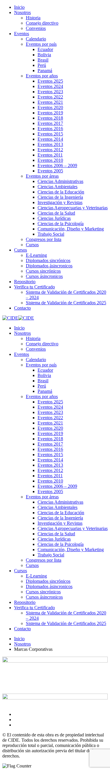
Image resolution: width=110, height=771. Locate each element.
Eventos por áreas (42, 176)
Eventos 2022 (50, 96)
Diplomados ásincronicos (49, 265)
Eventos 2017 (50, 123)
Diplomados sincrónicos (48, 260)
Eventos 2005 (50, 170)
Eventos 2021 (50, 102)
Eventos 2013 (50, 144)
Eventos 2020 (50, 107)
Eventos (21, 33)
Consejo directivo (42, 23)
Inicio (19, 7)
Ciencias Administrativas (60, 181)
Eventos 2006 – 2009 (57, 165)
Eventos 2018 (50, 118)
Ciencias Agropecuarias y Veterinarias (73, 207)
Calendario (36, 38)
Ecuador (45, 49)
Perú (42, 65)
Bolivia (44, 54)
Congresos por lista (43, 239)
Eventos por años (42, 75)
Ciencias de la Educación (61, 191)
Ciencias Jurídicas (54, 218)
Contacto (22, 307)
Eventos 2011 (50, 154)
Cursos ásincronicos (44, 276)
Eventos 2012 (50, 149)
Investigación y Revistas (60, 202)
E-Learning (36, 255)
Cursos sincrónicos (43, 271)
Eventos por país (41, 44)
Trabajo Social (51, 234)
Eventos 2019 (50, 112)
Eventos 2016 (50, 128)
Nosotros (22, 12)
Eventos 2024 (50, 86)
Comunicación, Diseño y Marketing (71, 228)
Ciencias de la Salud (56, 212)
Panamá (45, 70)
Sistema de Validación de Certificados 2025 (66, 302)
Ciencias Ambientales (57, 186)
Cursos (32, 244)
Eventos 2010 (50, 160)
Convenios (36, 28)
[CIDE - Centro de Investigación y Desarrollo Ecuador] (10, 317)
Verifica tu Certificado (34, 286)
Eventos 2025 (50, 81)
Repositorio (24, 281)
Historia (33, 17)
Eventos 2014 (50, 139)
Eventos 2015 (50, 133)
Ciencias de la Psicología (61, 223)
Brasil (43, 59)
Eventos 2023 (50, 91)
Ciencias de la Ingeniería (60, 197)
